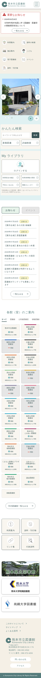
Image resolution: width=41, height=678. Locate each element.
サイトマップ (12, 627)
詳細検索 (26, 142)
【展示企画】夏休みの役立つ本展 (20, 245)
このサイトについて (15, 623)
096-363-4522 (23, 650)
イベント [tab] (31, 210)
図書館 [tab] (12, 319)
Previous (3, 96)
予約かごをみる (8, 185)
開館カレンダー (27, 185)
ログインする (20, 170)
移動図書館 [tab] (36, 319)
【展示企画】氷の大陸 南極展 (18, 225)
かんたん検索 (12, 128)
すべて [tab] (4, 319)
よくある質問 (12, 630)
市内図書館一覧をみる (18, 505)
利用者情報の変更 (28, 178)
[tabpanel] (20, 97)
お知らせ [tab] (10, 210)
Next (38, 96)
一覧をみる (19, 30)
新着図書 (7, 142)
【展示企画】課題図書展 (16, 235)
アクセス (20, 665)
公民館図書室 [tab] (24, 319)
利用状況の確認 (8, 178)
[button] (5, 117)
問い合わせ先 (20, 659)
